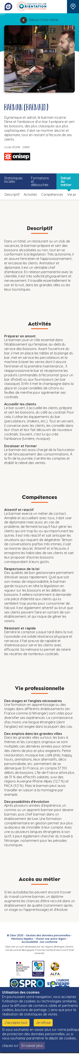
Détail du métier (66, 181)
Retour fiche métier (44, 20)
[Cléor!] (8, 6)
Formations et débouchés (40, 181)
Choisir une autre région (51, 938)
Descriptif (12, 194)
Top (69, 1057)
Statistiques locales (13, 180)
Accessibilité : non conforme (40, 941)
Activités (30, 194)
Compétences (52, 194)
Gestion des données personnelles (48, 935)
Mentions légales (22, 938)
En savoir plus (32, 1045)
